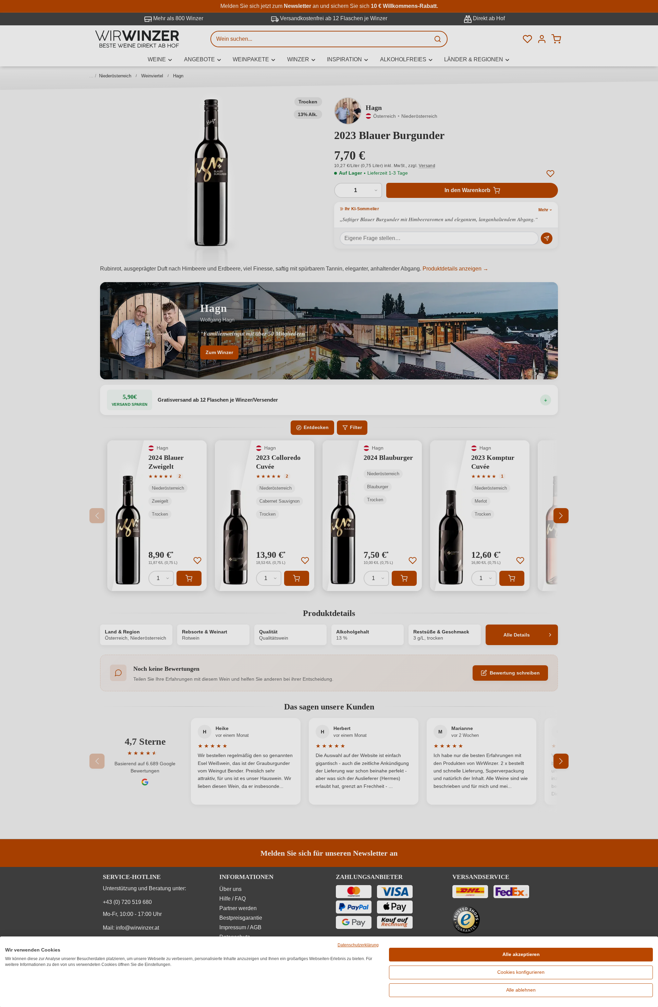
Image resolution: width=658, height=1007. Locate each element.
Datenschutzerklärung (358, 945)
